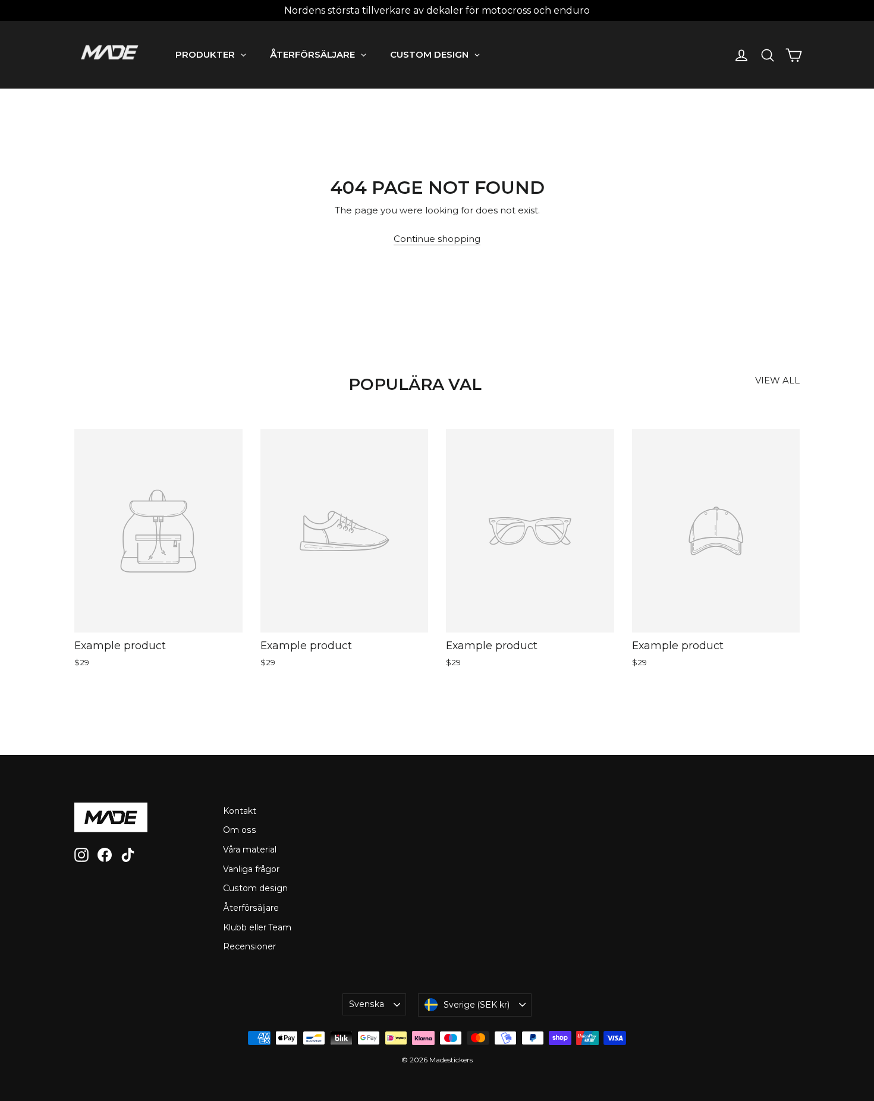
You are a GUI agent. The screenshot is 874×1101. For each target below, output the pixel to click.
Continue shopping (437, 238)
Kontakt (239, 811)
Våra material (249, 849)
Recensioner (249, 946)
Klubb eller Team (257, 927)
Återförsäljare (251, 907)
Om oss (239, 830)
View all (777, 380)
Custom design (255, 888)
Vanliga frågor (251, 869)
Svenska (366, 1004)
